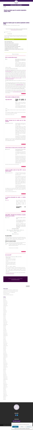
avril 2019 (4, 339)
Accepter (15, 426)
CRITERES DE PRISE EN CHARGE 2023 (8, 294)
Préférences (28, 426)
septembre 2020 (5, 324)
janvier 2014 (4, 393)
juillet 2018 (4, 348)
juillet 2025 (4, 298)
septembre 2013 (5, 395)
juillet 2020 (4, 325)
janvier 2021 (4, 320)
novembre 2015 (5, 378)
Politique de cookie (16, 428)
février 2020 (4, 330)
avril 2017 (4, 359)
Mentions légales (28, 428)
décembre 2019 (5, 333)
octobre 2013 (5, 394)
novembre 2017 (5, 355)
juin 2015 (4, 380)
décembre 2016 (5, 363)
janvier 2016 (4, 375)
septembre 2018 (5, 345)
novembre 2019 (5, 334)
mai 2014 (4, 389)
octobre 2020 (5, 323)
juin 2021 (4, 315)
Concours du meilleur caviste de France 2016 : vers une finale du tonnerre (12, 46)
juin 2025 (4, 299)
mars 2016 (4, 373)
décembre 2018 (5, 343)
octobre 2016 (5, 365)
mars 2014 (4, 390)
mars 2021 (4, 319)
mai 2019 (4, 338)
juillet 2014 (4, 388)
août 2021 (4, 313)
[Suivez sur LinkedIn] (17, 415)
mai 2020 (4, 328)
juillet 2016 (4, 369)
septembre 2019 (5, 335)
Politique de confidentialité (22, 428)
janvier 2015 (4, 383)
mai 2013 (4, 398)
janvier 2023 (4, 300)
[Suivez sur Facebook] (15, 415)
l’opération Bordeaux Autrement (19, 84)
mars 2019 (4, 340)
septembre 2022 (5, 305)
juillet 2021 (4, 314)
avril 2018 (4, 350)
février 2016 (4, 374)
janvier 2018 (4, 353)
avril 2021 (4, 318)
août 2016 (4, 368)
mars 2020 (4, 329)
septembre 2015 (5, 379)
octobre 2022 (5, 304)
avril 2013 (4, 399)
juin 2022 (4, 308)
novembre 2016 (5, 364)
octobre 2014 (5, 385)
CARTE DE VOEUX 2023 (6, 293)
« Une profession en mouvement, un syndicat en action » (10, 289)
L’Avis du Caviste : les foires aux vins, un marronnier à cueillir (11, 45)
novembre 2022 (5, 303)
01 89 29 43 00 (16, 419)
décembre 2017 (5, 354)
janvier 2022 (4, 310)
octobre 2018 (5, 344)
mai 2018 (4, 349)
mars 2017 (4, 360)
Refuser (22, 426)
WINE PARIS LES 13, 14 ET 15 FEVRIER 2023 (9, 292)
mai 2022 (4, 309)
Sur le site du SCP (7, 50)
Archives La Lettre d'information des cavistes (14, 25)
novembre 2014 (5, 384)
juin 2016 (4, 370)
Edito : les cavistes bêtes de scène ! (8, 41)
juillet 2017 (4, 358)
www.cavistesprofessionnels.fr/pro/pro (10, 273)
